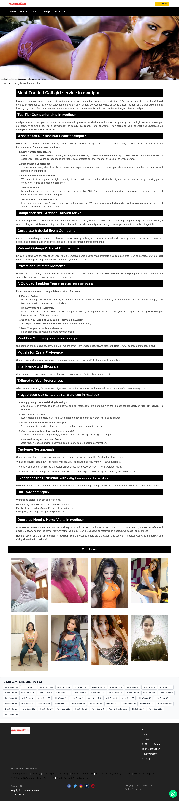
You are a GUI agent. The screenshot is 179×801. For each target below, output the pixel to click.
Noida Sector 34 (80, 693)
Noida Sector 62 (65, 778)
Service (23, 11)
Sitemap (146, 758)
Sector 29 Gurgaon (144, 773)
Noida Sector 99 (149, 693)
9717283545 (17, 794)
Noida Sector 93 (44, 698)
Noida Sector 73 (132, 693)
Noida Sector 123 (146, 704)
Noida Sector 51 (116, 687)
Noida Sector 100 (45, 693)
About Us (36, 11)
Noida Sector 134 (46, 687)
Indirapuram (83, 778)
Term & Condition (151, 749)
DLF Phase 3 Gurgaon (22, 778)
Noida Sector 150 (11, 715)
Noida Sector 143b (97, 693)
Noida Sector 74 (96, 704)
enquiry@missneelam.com (25, 790)
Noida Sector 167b (165, 704)
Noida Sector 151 (129, 704)
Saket (75, 773)
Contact (146, 739)
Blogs (47, 11)
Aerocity (36, 773)
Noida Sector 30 (166, 687)
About (145, 734)
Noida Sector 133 (62, 693)
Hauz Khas (101, 773)
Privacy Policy (149, 753)
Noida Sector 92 (10, 693)
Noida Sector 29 (77, 698)
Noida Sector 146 (27, 693)
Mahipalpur (49, 773)
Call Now (162, 4)
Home (13, 11)
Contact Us (59, 11)
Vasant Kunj (87, 773)
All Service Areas (151, 744)
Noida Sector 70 (149, 687)
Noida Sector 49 (98, 709)
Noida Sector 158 (11, 687)
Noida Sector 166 (46, 709)
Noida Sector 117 (155, 709)
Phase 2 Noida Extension (118, 709)
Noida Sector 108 (161, 698)
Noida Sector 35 (128, 698)
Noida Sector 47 (144, 698)
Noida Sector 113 (10, 709)
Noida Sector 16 (27, 698)
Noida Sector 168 (81, 687)
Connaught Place (20, 773)
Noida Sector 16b (63, 687)
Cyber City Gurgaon (120, 773)
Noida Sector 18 (45, 778)
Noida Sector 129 (81, 709)
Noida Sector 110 (94, 698)
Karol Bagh (63, 773)
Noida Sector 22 (60, 698)
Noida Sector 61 (132, 687)
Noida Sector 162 (28, 709)
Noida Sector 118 (63, 709)
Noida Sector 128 (60, 704)
